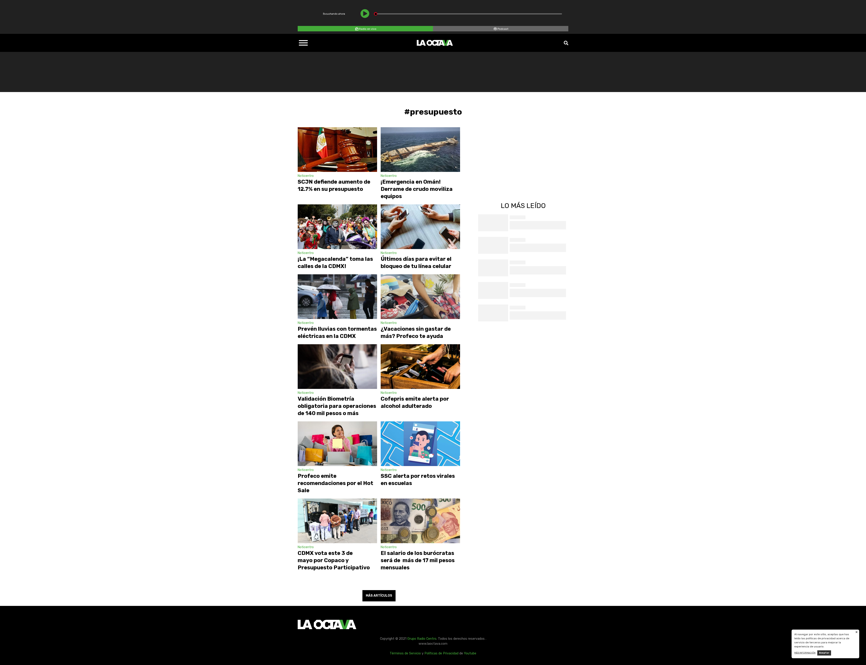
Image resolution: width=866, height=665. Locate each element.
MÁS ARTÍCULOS (379, 596)
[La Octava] (435, 43)
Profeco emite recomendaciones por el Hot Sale (335, 483)
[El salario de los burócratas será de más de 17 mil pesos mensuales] (420, 521)
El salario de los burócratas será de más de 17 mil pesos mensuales (418, 560)
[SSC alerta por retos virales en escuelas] (420, 443)
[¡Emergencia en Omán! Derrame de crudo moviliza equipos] (420, 149)
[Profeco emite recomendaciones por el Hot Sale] (337, 443)
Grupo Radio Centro (421, 639)
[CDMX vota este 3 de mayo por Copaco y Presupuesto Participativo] (337, 521)
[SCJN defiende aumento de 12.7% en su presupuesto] (337, 149)
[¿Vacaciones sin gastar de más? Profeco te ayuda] (420, 296)
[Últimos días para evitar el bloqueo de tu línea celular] (420, 226)
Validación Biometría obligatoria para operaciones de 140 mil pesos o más (337, 406)
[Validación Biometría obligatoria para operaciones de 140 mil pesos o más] (337, 366)
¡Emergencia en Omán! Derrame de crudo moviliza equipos (417, 189)
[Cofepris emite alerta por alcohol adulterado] (420, 366)
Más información (804, 652)
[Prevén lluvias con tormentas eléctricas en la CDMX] (337, 296)
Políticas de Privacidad (441, 653)
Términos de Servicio (405, 653)
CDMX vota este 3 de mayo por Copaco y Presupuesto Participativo (334, 560)
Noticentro (306, 176)
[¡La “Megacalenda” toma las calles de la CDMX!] (337, 226)
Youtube (470, 653)
